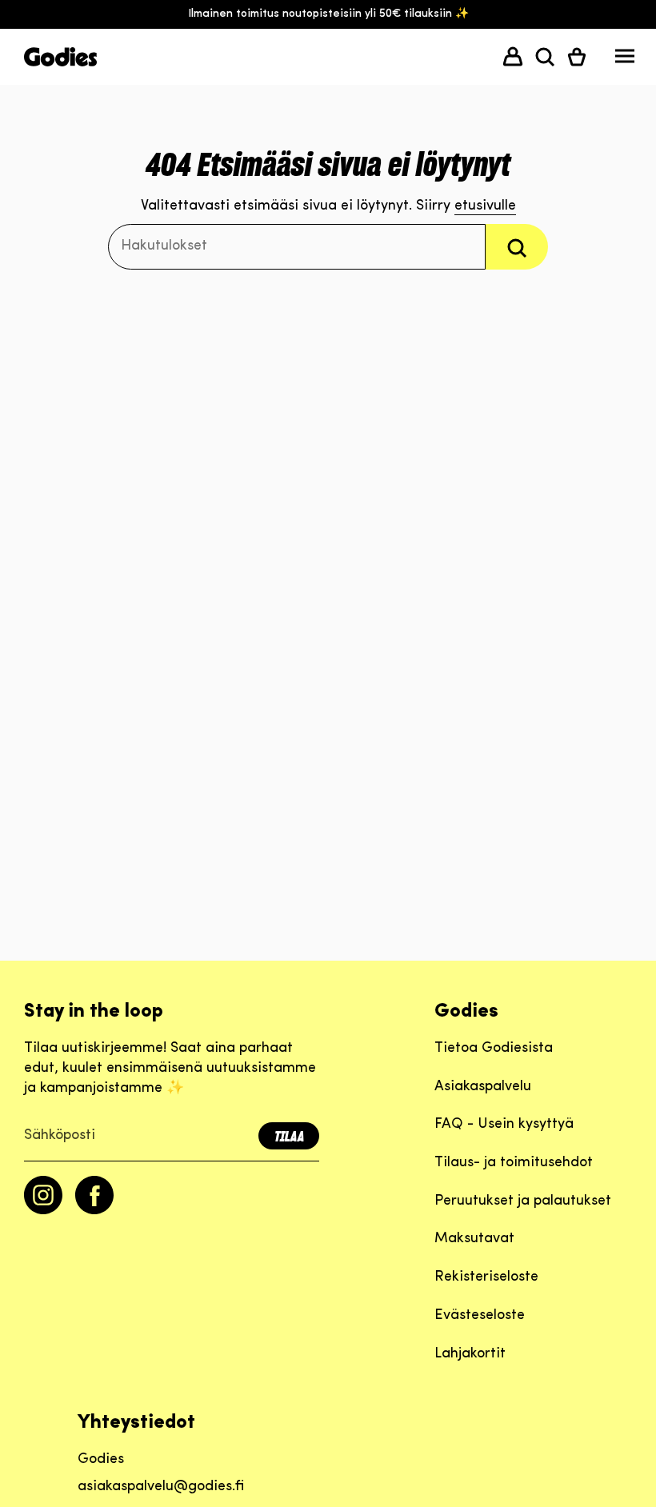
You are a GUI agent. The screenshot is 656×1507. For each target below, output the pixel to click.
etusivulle (485, 206)
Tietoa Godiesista (493, 1048)
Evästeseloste (479, 1316)
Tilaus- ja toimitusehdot (513, 1163)
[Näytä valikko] (625, 60)
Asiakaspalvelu (482, 1087)
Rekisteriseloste (486, 1277)
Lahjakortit (470, 1354)
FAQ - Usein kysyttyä (504, 1124)
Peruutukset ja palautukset (522, 1201)
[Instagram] (43, 1211)
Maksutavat (474, 1239)
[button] (545, 56)
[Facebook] (94, 1211)
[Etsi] (517, 247)
